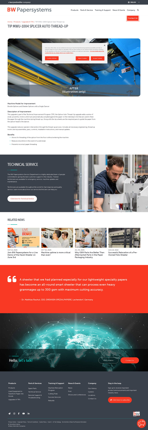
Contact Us (132, 18)
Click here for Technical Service (22, 199)
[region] (74, 53)
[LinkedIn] (28, 413)
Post (69, 391)
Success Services (54, 397)
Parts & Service (86, 10)
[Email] (9, 413)
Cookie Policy (43, 422)
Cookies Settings (52, 58)
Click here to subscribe (121, 400)
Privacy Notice (12, 422)
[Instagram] (14, 413)
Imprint (50, 422)
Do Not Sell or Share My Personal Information (74, 422)
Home (10, 22)
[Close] (104, 45)
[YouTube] (23, 413)
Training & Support (103, 10)
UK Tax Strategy (57, 422)
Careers (91, 392)
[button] (141, 423)
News (70, 388)
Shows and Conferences (77, 395)
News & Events (119, 10)
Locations (91, 395)
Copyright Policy (21, 422)
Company (131, 10)
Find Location (108, 360)
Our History (92, 388)
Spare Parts (32, 388)
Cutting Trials (53, 394)
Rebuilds (51, 400)
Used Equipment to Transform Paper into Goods (16, 393)
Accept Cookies (97, 58)
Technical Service (34, 392)
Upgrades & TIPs (28, 22)
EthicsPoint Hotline (15, 424)
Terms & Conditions (32, 422)
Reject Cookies (82, 58)
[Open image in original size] (29, 10)
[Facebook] (18, 413)
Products (74, 10)
